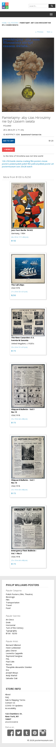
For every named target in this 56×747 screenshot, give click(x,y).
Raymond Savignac (14, 656)
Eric (7, 670)
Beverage (10, 597)
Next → (49, 32)
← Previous (39, 32)
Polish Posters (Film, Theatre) (19, 594)
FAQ (7, 697)
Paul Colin (10, 661)
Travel (9, 605)
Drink (8, 622)
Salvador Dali (11, 678)
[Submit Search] (51, 6)
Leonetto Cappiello (14, 653)
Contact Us (10, 702)
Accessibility (10, 708)
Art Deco (10, 619)
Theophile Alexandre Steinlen (19, 667)
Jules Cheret (11, 650)
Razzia (9, 664)
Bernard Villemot (13, 645)
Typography (11, 630)
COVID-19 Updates (14, 705)
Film (7, 599)
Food (8, 608)
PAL (7, 659)
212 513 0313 (11, 722)
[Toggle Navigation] (51, 14)
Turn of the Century (14, 628)
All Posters (13, 23)
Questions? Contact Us (31, 134)
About (8, 694)
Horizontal (10, 625)
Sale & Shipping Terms (15, 700)
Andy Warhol (11, 675)
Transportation (12, 602)
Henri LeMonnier (13, 647)
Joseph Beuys (12, 672)
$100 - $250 (11, 633)
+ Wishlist (8, 149)
